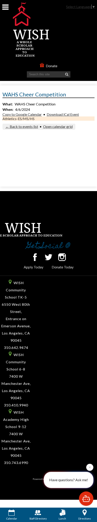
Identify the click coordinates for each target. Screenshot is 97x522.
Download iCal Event (63, 114)
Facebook (34, 257)
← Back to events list (21, 126)
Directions (84, 518)
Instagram (62, 257)
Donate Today (63, 267)
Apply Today (33, 267)
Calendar (11, 518)
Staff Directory (38, 518)
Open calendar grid (58, 126)
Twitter (48, 257)
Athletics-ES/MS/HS (18, 118)
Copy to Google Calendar (22, 114)
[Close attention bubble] (89, 467)
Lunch (62, 518)
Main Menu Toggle (5, 7)
